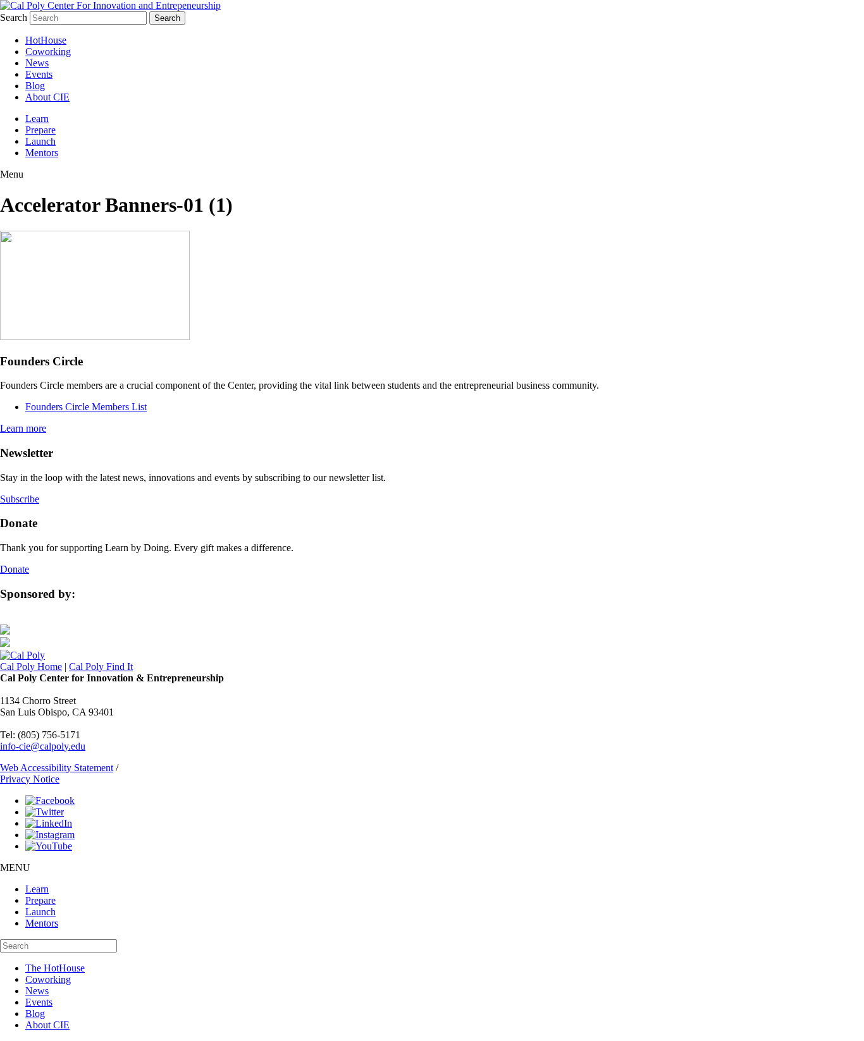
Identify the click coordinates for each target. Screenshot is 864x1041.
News (37, 63)
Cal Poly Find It (101, 666)
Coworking (48, 51)
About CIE (47, 97)
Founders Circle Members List (86, 406)
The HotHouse (55, 968)
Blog (35, 85)
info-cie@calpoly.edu (42, 746)
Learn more (23, 428)
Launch (40, 141)
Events (38, 74)
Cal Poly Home (31, 666)
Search (13, 17)
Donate (14, 569)
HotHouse (45, 40)
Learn (37, 118)
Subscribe (19, 499)
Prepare (40, 130)
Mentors (41, 152)
